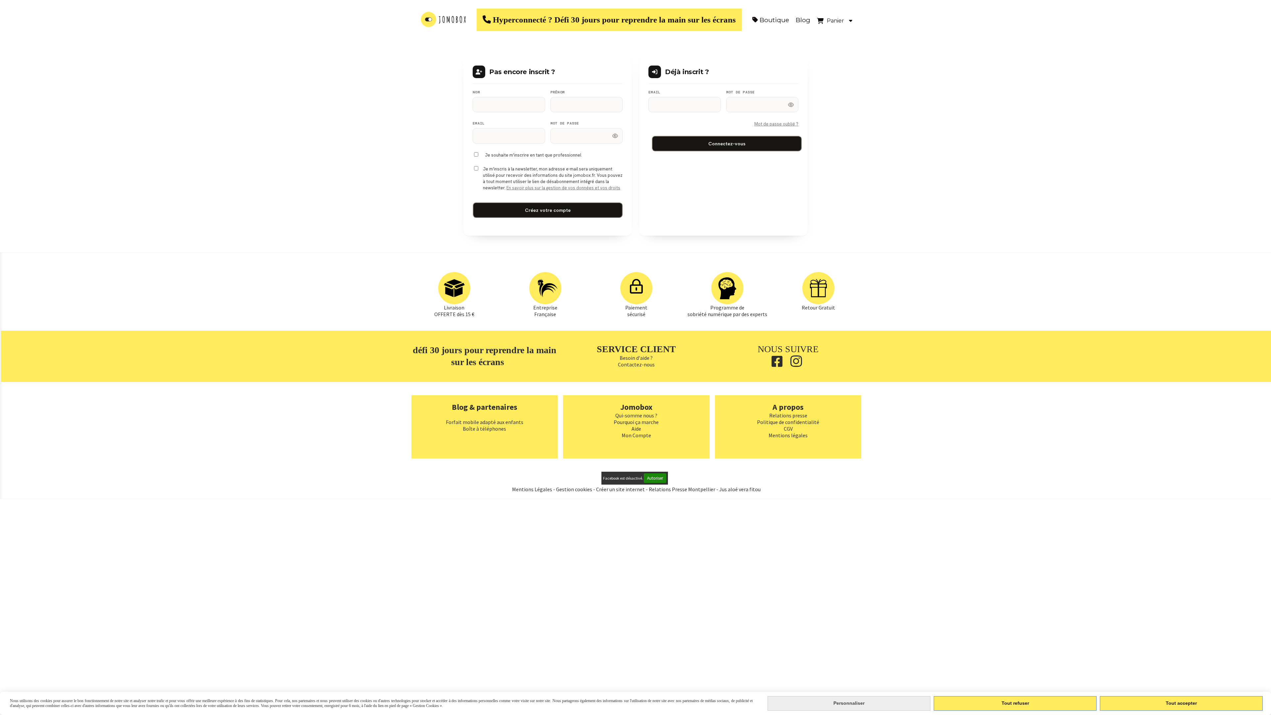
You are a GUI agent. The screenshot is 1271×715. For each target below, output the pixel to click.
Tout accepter (1181, 703)
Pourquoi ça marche (636, 422)
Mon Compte (636, 435)
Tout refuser (1015, 703)
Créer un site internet (620, 489)
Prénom (557, 92)
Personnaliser (849, 703)
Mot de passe (564, 123)
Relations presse (788, 415)
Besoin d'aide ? (636, 358)
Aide (636, 428)
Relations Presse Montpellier (682, 489)
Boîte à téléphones (484, 428)
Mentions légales (788, 435)
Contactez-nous (636, 364)
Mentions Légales (532, 489)
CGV (788, 428)
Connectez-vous (726, 143)
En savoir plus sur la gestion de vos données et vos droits (563, 188)
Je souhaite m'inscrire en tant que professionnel (533, 155)
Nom (476, 92)
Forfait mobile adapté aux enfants (484, 422)
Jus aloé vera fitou (740, 489)
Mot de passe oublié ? (776, 124)
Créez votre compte (548, 210)
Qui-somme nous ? (636, 415)
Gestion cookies (574, 489)
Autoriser (655, 478)
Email (479, 123)
